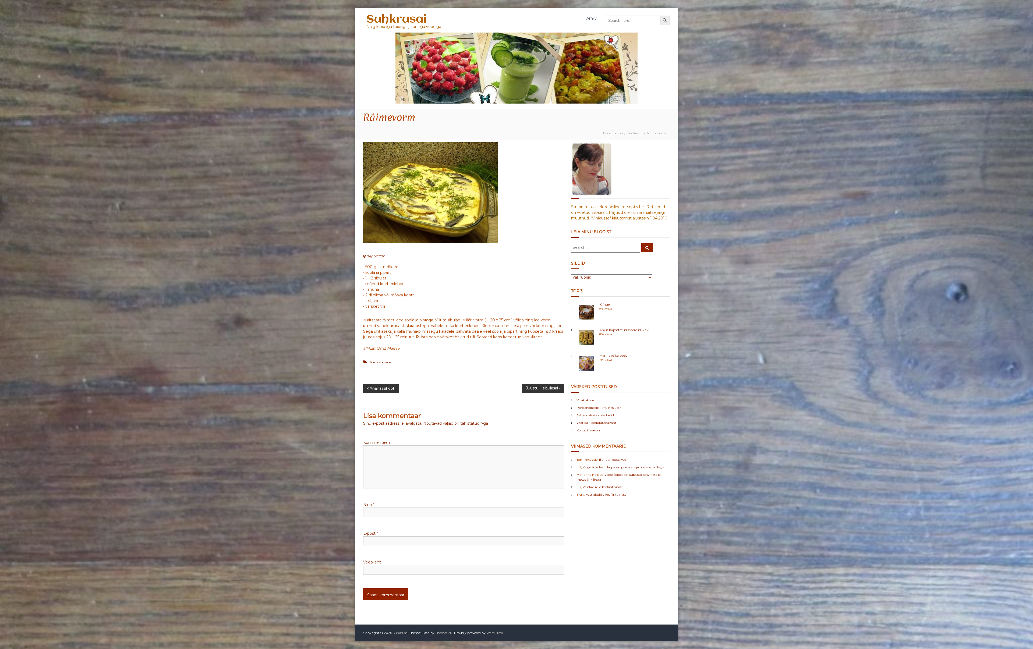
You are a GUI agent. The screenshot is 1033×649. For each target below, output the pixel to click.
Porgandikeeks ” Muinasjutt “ (598, 408)
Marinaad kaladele (613, 355)
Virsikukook (585, 400)
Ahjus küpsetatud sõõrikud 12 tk (624, 330)
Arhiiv (591, 18)
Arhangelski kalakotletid (595, 415)
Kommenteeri (376, 442)
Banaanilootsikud (612, 460)
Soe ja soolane (629, 133)
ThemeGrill (443, 633)
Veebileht (372, 562)
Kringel (604, 304)
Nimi (368, 504)
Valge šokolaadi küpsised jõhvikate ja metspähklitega (623, 467)
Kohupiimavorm (589, 430)
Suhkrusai (396, 19)
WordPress (494, 633)
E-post (370, 533)
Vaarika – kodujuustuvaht (596, 423)
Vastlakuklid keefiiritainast (603, 487)
